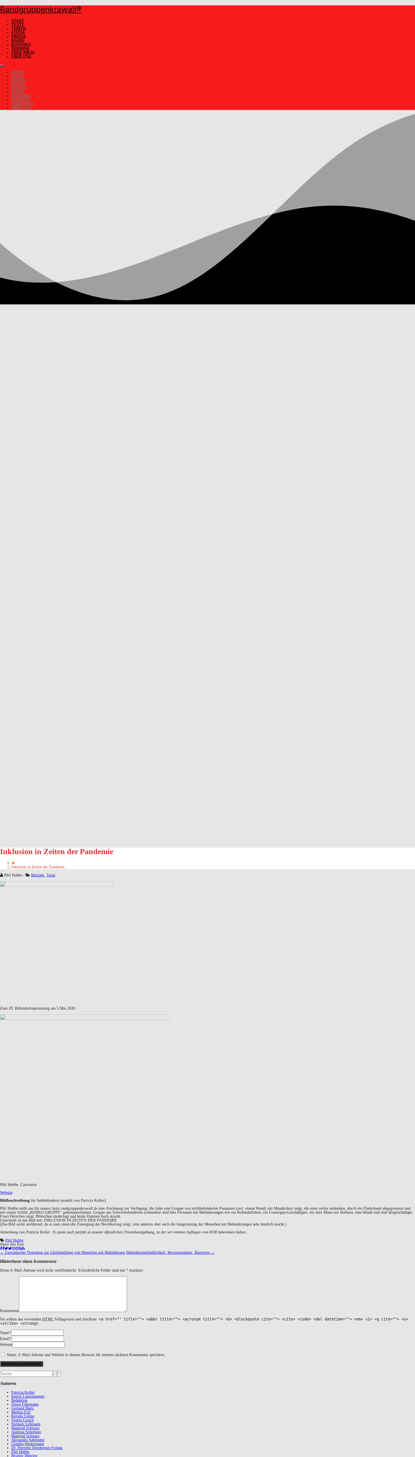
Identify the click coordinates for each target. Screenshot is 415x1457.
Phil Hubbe (14, 1240)
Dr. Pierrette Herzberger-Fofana (36, 1448)
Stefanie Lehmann (25, 1424)
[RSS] (22, 1248)
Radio (17, 40)
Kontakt (21, 44)
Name (4, 1333)
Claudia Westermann (27, 1444)
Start (17, 21)
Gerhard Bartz (22, 1408)
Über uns (21, 56)
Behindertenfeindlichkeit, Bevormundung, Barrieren (170, 1252)
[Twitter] (8, 1248)
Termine (20, 48)
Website (6, 1192)
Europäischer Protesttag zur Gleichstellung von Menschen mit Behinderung (62, 1252)
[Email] (15, 1248)
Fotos (18, 33)
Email (5, 1339)
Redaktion (19, 1400)
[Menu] (2, 65)
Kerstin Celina (22, 1416)
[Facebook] (2, 1248)
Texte (17, 25)
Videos (18, 29)
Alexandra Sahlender (28, 1440)
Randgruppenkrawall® (41, 9)
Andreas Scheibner (26, 1432)
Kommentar (9, 1311)
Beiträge (37, 875)
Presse (18, 36)
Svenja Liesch (22, 1420)
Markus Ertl (20, 1412)
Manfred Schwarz (25, 1428)
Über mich (22, 52)
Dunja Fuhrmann (24, 1404)
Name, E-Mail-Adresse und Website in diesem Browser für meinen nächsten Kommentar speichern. (86, 1355)
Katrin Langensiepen (27, 1396)
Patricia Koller (23, 1392)
